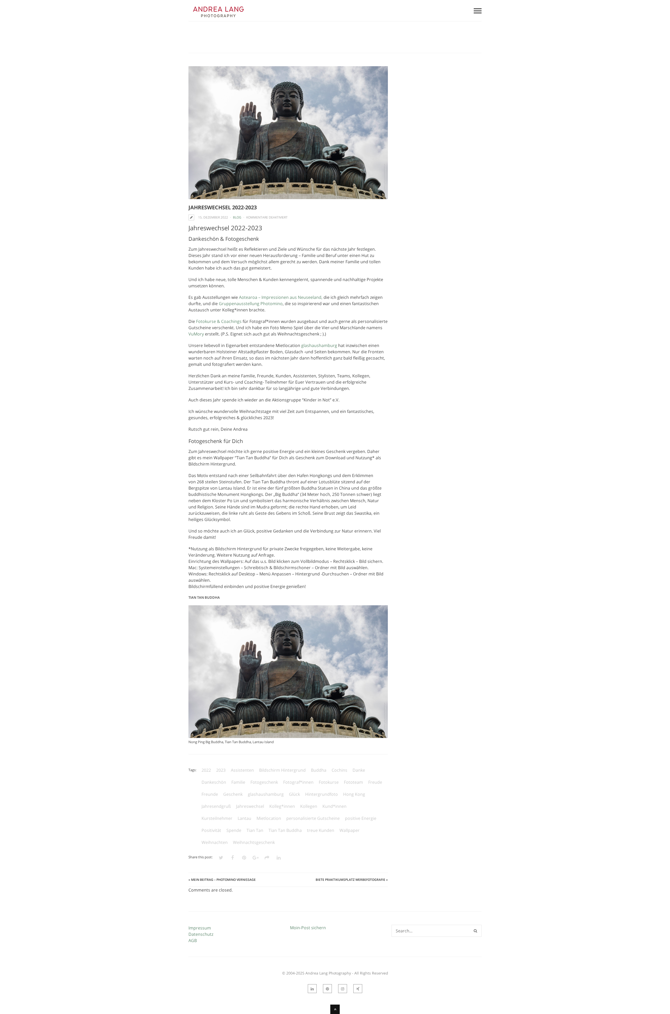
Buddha (318, 770)
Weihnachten (215, 842)
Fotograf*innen (298, 782)
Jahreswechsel (250, 806)
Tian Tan (255, 830)
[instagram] (342, 988)
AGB (192, 940)
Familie (238, 782)
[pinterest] (327, 988)
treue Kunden (320, 830)
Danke (359, 770)
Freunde (210, 794)
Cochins (339, 770)
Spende (233, 830)
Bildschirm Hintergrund (282, 770)
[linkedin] (312, 988)
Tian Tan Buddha (285, 830)
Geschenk (233, 794)
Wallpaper (349, 830)
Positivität (211, 830)
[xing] (357, 988)
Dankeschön (214, 782)
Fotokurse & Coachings (219, 321)
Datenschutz (200, 934)
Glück (294, 794)
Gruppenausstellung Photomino (251, 303)
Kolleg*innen (282, 806)
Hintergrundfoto (321, 794)
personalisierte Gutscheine (313, 818)
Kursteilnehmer (217, 818)
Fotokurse (329, 782)
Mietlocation (268, 818)
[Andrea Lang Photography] (218, 18)
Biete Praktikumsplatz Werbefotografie (350, 879)
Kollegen (308, 806)
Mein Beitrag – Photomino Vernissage (223, 879)
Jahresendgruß (216, 806)
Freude (375, 782)
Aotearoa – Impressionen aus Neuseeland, (280, 297)
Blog (237, 217)
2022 (206, 770)
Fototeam (353, 782)
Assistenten (242, 770)
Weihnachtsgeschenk (254, 842)
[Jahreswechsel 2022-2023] (288, 132)
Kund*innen (334, 806)
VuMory (196, 334)
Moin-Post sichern (308, 928)
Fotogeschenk (264, 782)
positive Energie (360, 818)
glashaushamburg (319, 345)
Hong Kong (354, 794)
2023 (221, 770)
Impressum (199, 928)
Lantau (244, 818)
